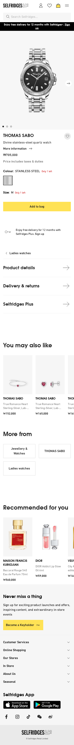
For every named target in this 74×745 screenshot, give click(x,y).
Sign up (39, 233)
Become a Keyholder (20, 625)
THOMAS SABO (18, 135)
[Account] (41, 5)
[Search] (8, 17)
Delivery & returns (21, 286)
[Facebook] (6, 719)
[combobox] (40, 16)
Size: (8, 192)
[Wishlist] (49, 5)
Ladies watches (20, 253)
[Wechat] (39, 719)
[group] (37, 386)
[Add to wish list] (67, 136)
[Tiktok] (28, 719)
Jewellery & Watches (19, 451)
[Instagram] (17, 719)
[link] (17, 406)
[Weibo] (50, 719)
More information (15, 148)
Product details (19, 268)
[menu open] (67, 5)
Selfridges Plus (18, 304)
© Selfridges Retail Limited (37, 738)
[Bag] (58, 5)
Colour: (21, 171)
